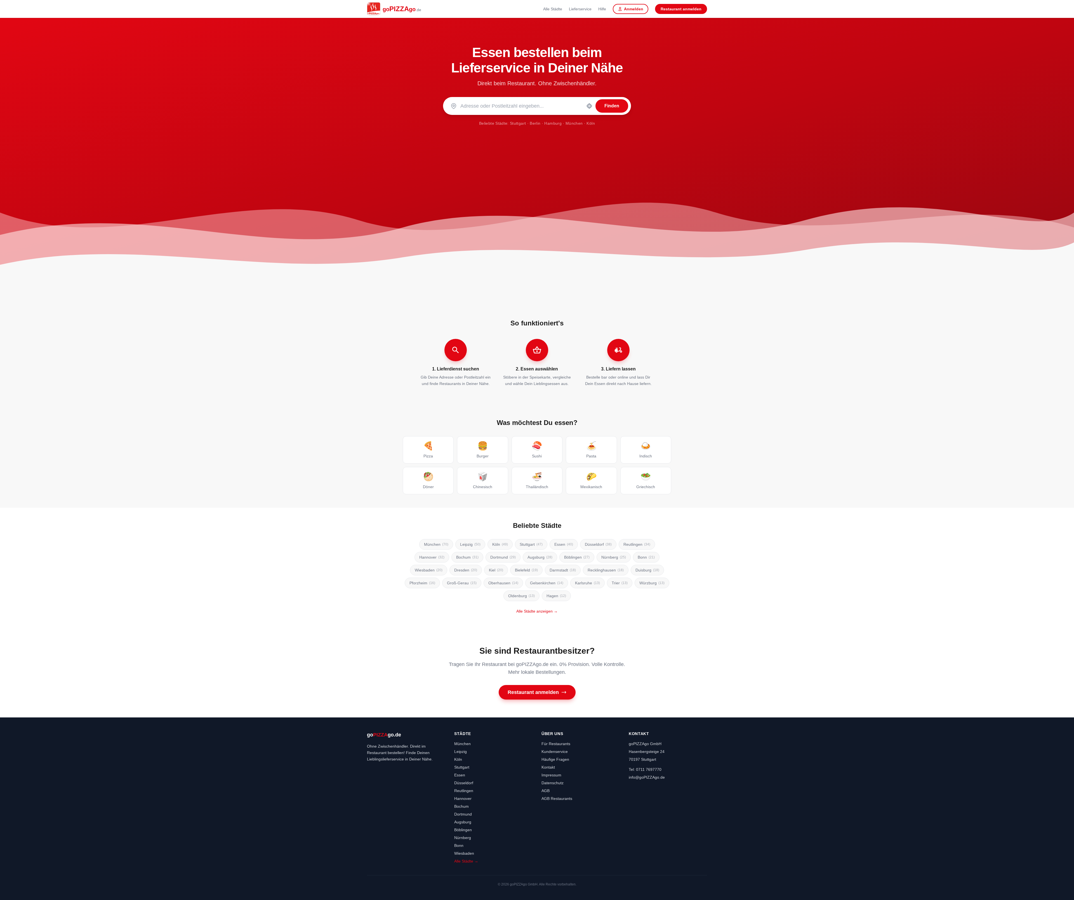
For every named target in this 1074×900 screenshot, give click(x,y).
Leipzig (470, 544)
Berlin (535, 123)
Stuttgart (518, 123)
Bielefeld (526, 570)
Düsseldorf (598, 544)
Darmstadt (563, 570)
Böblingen (577, 557)
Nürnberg (613, 557)
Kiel (496, 570)
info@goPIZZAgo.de (647, 777)
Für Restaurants (555, 743)
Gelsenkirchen (546, 583)
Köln (591, 123)
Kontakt (548, 767)
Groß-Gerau (462, 583)
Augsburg (539, 557)
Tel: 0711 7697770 (645, 769)
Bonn (646, 557)
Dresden (465, 570)
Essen (563, 544)
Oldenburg (521, 596)
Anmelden (633, 9)
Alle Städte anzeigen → (537, 611)
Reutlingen (636, 544)
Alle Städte (552, 9)
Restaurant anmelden (681, 9)
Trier (620, 583)
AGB (545, 790)
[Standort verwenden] (589, 106)
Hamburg (552, 123)
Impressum (551, 775)
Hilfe (602, 9)
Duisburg (647, 570)
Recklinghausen (606, 570)
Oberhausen (503, 583)
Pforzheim (422, 583)
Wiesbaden (428, 570)
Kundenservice (554, 751)
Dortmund (503, 557)
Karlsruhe (587, 583)
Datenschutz (552, 783)
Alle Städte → (466, 861)
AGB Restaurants (556, 798)
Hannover (431, 557)
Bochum (467, 557)
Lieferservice (580, 9)
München (574, 123)
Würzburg (652, 583)
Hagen (556, 596)
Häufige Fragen (555, 759)
